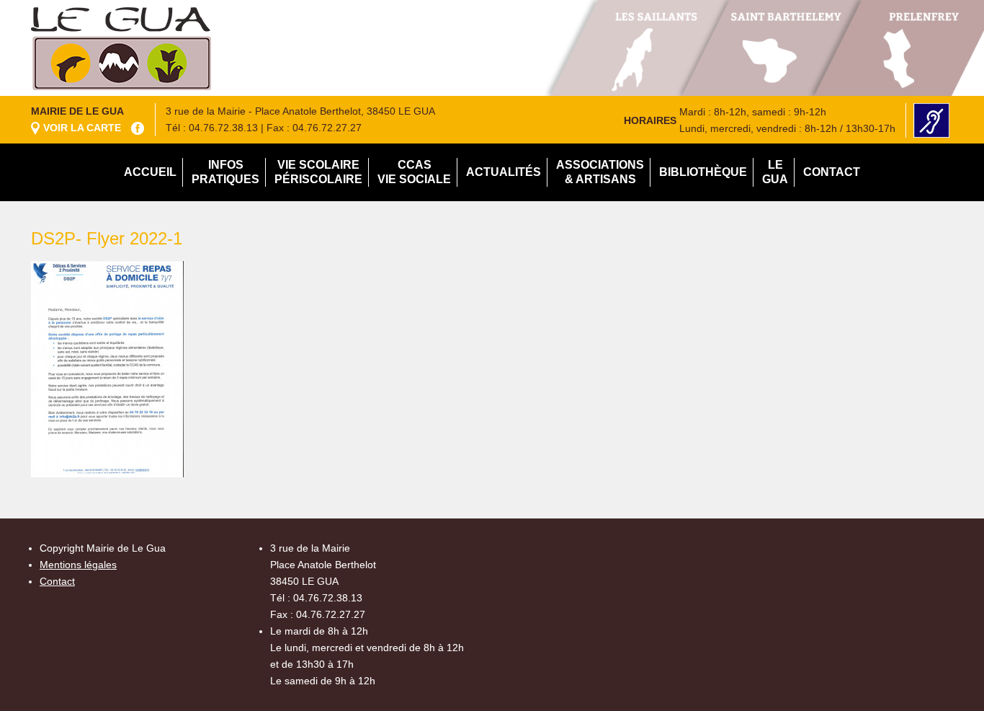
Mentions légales (78, 564)
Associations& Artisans (600, 172)
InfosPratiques (225, 172)
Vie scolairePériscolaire (318, 172)
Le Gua (775, 172)
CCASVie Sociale (414, 172)
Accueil (150, 172)
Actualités (503, 172)
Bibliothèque (703, 172)
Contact (831, 172)
